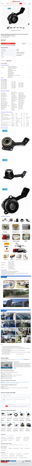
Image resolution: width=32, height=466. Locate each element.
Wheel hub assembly (18, 437)
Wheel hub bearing (3, 437)
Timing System (18, 438)
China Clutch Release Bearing (19, 455)
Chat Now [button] (24, 43)
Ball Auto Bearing (3, 450)
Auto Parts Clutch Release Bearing (13, 457)
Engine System (18, 440)
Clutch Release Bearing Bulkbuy (23, 457)
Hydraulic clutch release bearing (4, 438)
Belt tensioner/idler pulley (11, 438)
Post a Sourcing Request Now (22, 406)
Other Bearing (10, 448)
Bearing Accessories (16, 448)
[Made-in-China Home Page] (16, 1)
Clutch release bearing (26, 437)
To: (4, 397)
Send (6, 406)
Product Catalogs (12, 435)
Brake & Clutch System (26, 438)
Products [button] (8, 3)
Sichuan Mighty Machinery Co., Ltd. (7, 36)
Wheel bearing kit (10, 437)
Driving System (10, 440)
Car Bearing (21, 5)
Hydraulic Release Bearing (4, 457)
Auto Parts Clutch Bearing (4, 455)
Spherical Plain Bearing (4, 448)
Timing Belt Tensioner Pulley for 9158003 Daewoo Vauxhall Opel (3, 429)
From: (4, 395)
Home (1, 5)
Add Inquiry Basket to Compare (16, 30)
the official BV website (19, 359)
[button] (1, 1)
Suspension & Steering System (4, 440)
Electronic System (26, 440)
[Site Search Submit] (21, 3)
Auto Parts (14, 5)
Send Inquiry (8, 43)
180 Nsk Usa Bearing (27, 448)
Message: (4, 399)
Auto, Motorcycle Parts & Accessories (7, 5)
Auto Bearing (18, 5)
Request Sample (13, 45)
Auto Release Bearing (11, 455)
